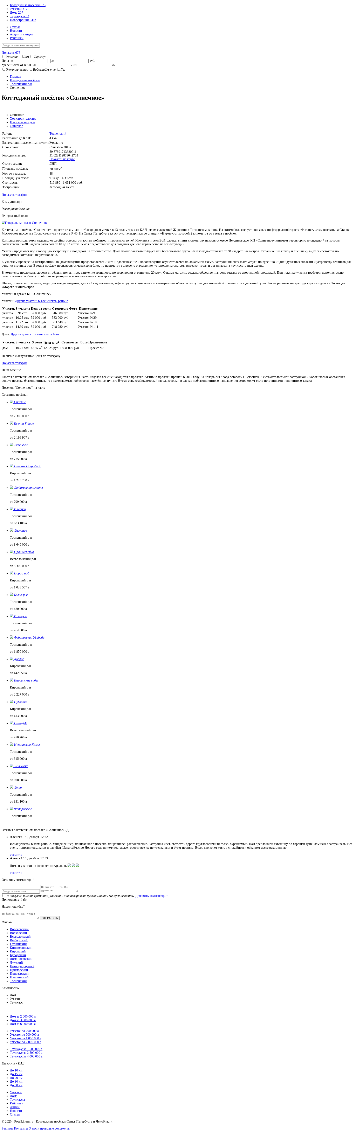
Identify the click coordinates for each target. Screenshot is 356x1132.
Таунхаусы (19, 16)
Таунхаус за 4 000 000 (26, 1056)
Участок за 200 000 (24, 1031)
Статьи (15, 27)
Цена (5, 60)
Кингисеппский (21, 947)
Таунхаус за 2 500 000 (26, 1052)
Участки (18, 9)
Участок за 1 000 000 (25, 1038)
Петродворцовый (22, 966)
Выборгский (19, 940)
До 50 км (16, 1085)
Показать (11, 52)
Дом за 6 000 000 (23, 1024)
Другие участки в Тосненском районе (41, 301)
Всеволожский (20, 936)
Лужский (16, 962)
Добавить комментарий (151, 895)
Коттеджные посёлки (28, 5)
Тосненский (57, 133)
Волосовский (19, 929)
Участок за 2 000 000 (25, 1042)
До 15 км (16, 1074)
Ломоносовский (21, 958)
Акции (15, 1107)
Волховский (18, 933)
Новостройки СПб (23, 20)
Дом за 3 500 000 (23, 1020)
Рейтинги (16, 38)
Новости (16, 30)
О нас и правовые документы (49, 1128)
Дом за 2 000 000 (23, 1016)
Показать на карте (62, 159)
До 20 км (16, 1077)
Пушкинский (19, 977)
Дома (16, 12)
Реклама (7, 1128)
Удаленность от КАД (16, 65)
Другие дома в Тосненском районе (35, 334)
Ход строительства (23, 118)
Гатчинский (18, 944)
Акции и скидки (21, 34)
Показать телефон (14, 194)
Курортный (18, 955)
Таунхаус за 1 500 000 (26, 1049)
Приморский (19, 970)
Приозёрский (19, 973)
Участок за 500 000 (24, 1034)
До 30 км (16, 1081)
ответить (16, 854)
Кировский (18, 951)
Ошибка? (16, 126)
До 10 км (16, 1070)
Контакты (21, 1128)
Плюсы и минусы (22, 122)
